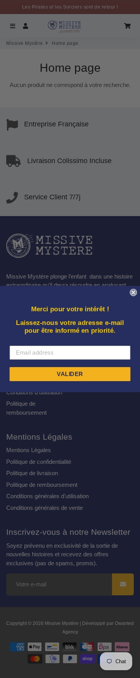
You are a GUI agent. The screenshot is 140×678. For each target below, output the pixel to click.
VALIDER (70, 374)
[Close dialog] (133, 292)
